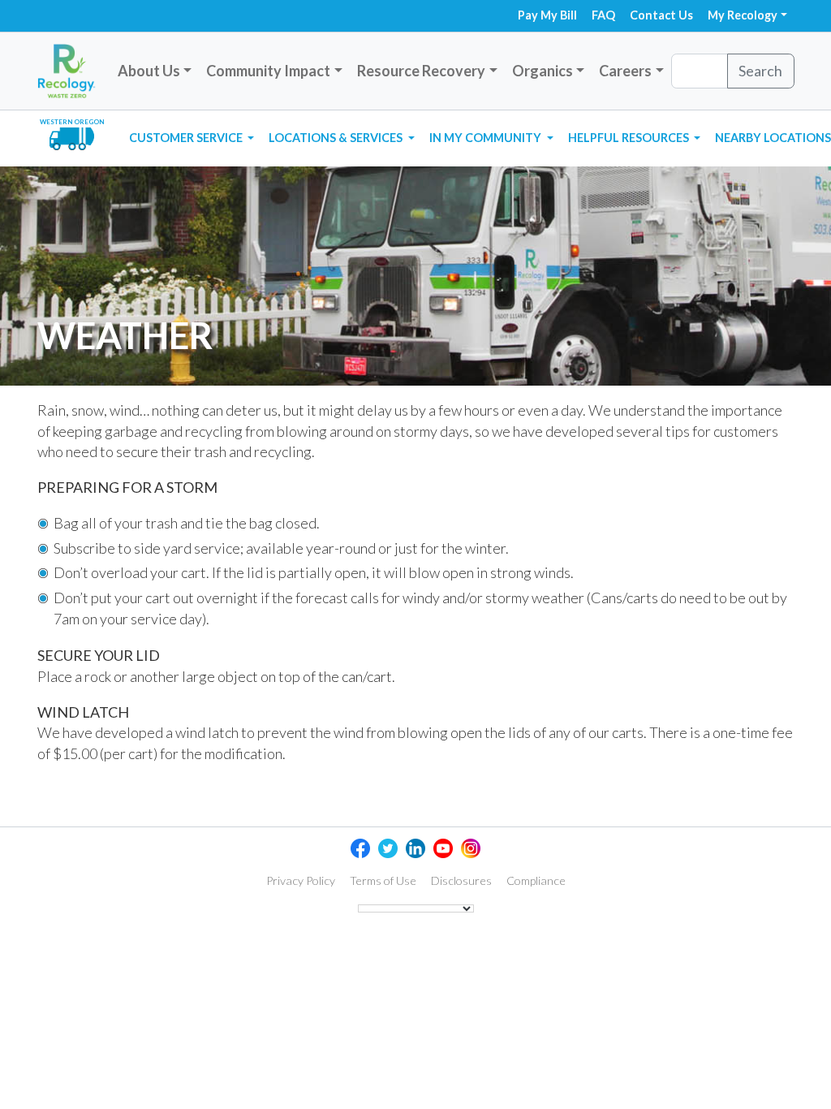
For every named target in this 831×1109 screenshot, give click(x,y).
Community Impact (268, 71)
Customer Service (187, 138)
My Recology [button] (742, 15)
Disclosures (461, 880)
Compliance (536, 880)
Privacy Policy (300, 880)
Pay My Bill (547, 15)
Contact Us (661, 15)
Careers (625, 71)
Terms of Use (383, 880)
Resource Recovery (421, 71)
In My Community (486, 138)
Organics (542, 71)
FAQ (603, 15)
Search (760, 71)
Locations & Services (337, 138)
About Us (149, 71)
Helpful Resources (629, 138)
